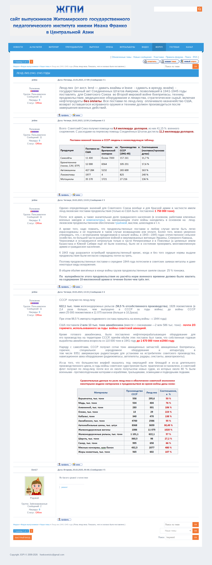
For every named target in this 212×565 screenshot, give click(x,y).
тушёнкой (121, 223)
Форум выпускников (29, 66)
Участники (159, 57)
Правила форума (174, 57)
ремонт (64, 487)
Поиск (188, 57)
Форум (16, 66)
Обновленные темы (121, 57)
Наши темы (45, 66)
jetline (34, 80)
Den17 (34, 470)
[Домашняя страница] (77, 114)
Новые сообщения (142, 57)
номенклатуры (95, 220)
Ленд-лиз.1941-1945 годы (62, 66)
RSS (195, 57)
